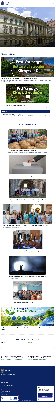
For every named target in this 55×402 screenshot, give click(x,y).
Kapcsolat (3, 383)
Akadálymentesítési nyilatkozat (7, 385)
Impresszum (3, 380)
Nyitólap (2, 379)
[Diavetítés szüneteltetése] (27, 44)
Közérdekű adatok (4, 382)
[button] (1, 348)
